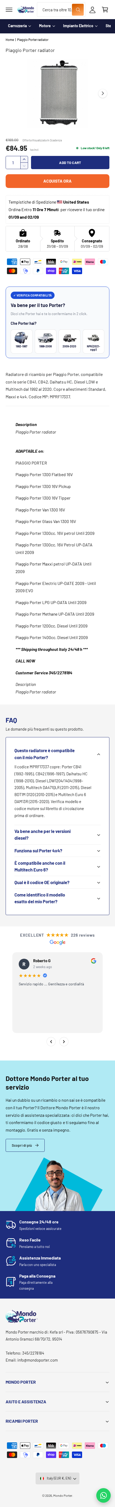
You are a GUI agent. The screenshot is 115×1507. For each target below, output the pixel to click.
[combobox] (61, 9)
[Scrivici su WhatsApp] (103, 1495)
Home (10, 39)
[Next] (63, 1041)
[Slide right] (102, 93)
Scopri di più (22, 1145)
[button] (9, 10)
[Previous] (51, 1041)
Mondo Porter (62, 1495)
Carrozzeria (17, 25)
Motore (45, 25)
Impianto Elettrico (78, 25)
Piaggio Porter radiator (32, 39)
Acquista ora (57, 180)
